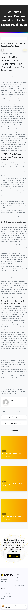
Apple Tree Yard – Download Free (11, 453)
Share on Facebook (10, 411)
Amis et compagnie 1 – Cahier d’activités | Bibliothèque (13, 485)
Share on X (21, 411)
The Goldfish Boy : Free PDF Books (11, 516)
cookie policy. (8, 607)
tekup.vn (13, 402)
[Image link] (7, 575)
